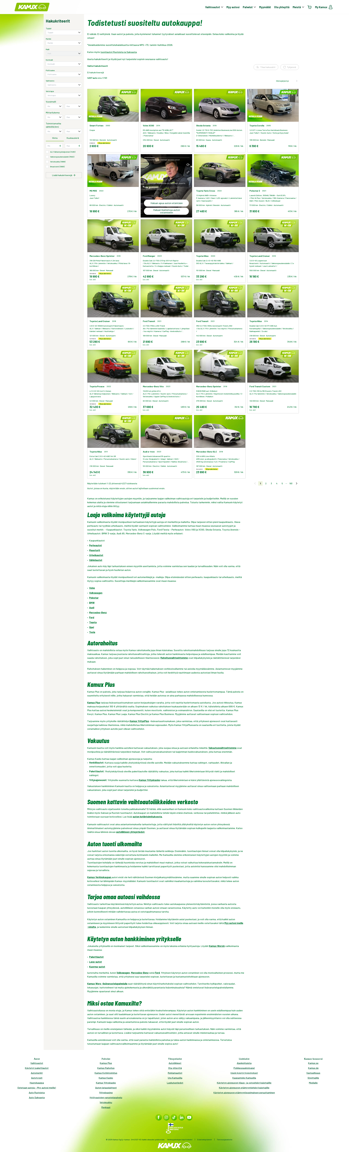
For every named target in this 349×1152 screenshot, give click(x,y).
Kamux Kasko (106, 1077)
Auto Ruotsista (37, 1092)
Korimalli (49, 60)
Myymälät (265, 7)
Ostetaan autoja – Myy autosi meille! (36, 1087)
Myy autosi (233, 7)
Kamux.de (313, 1067)
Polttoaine (50, 70)
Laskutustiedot (175, 1082)
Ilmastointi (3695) (57, 166)
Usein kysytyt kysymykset (244, 1072)
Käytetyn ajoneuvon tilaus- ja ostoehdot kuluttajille (244, 1082)
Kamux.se (313, 1063)
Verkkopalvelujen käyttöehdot (179, 1139)
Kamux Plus (106, 1063)
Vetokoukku (106, 1102)
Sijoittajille (313, 1077)
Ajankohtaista (244, 1063)
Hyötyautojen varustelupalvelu (106, 1097)
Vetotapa (50, 91)
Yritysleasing (106, 1092)
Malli (47, 49)
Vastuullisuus (313, 1072)
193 (290, 483)
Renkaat (105, 1107)
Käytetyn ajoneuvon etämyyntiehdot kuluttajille (244, 1087)
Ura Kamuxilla (175, 1077)
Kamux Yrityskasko (106, 1082)
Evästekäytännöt (204, 1139)
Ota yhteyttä (281, 7)
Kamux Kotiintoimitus (106, 1072)
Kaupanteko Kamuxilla (244, 1077)
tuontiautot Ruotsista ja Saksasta (118, 51)
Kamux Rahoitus (106, 1067)
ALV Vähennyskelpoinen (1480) (62, 152)
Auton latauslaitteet (106, 1087)
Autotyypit (36, 1077)
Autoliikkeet (175, 1063)
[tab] (55, 138)
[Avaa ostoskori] (309, 7)
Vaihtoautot (36, 1063)
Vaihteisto (50, 81)
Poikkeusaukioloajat (244, 1067)
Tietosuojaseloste (224, 1139)
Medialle (313, 1082)
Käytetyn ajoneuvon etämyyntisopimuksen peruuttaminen (244, 1092)
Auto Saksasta (37, 1097)
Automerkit (37, 1072)
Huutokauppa (37, 1082)
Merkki (48, 39)
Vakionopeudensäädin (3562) (62, 157)
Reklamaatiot (175, 1072)
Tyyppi (48, 28)
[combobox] (64, 32)
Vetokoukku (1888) (57, 161)
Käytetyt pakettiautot (37, 1067)
